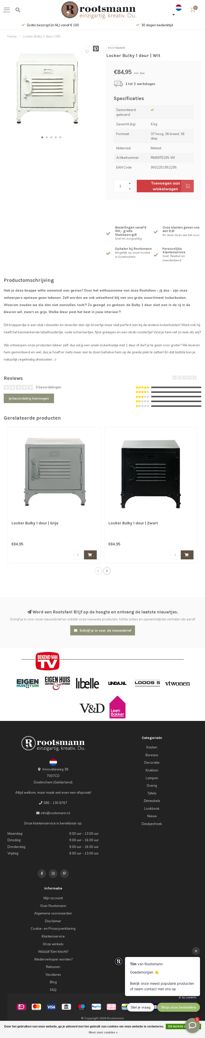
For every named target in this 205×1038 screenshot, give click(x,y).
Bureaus (152, 755)
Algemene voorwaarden (53, 913)
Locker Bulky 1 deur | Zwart (133, 523)
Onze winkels (53, 944)
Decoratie (152, 762)
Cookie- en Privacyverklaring (53, 928)
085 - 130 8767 (55, 803)
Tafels (152, 793)
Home (12, 36)
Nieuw (152, 816)
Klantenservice (53, 936)
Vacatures (53, 974)
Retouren (53, 967)
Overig (152, 785)
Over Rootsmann (53, 906)
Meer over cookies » (103, 1032)
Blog (53, 982)
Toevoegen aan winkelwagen (165, 186)
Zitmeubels (152, 801)
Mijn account (53, 898)
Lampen (152, 778)
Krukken (152, 770)
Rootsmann (116, 48)
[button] (42, 137)
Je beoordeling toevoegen (29, 398)
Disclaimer (53, 921)
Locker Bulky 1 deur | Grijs (35, 523)
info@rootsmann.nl (55, 813)
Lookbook (152, 808)
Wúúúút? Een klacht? (53, 951)
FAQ (53, 990)
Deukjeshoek (152, 824)
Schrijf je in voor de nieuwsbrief (104, 630)
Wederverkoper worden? (53, 959)
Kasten (151, 747)
